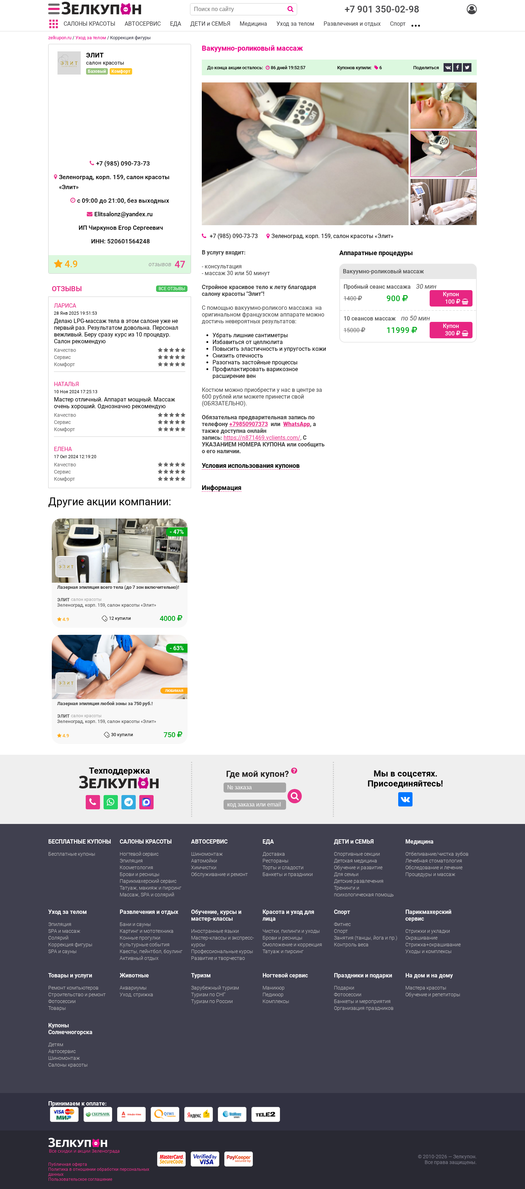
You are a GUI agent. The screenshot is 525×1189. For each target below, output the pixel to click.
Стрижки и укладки (427, 931)
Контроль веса (351, 944)
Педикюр (273, 994)
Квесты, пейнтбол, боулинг (151, 951)
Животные (134, 975)
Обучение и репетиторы (432, 994)
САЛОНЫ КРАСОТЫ (146, 841)
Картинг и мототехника (147, 931)
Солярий (58, 938)
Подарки (344, 988)
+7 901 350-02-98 (382, 9)
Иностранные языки (215, 931)
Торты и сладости (283, 867)
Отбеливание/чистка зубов (437, 854)
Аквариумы (133, 988)
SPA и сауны (62, 951)
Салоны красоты (68, 1065)
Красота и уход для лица (288, 915)
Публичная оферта (67, 1164)
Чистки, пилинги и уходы (291, 931)
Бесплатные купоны (71, 854)
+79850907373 (248, 424)
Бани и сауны (135, 924)
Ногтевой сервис (139, 854)
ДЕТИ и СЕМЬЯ (354, 841)
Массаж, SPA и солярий (147, 894)
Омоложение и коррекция (292, 944)
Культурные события (145, 944)
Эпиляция (131, 861)
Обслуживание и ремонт (219, 874)
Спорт (342, 912)
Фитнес (342, 924)
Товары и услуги (70, 975)
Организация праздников (364, 1008)
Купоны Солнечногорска (70, 1029)
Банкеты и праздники (287, 874)
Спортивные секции (357, 854)
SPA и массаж (64, 931)
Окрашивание (421, 938)
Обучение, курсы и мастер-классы (216, 915)
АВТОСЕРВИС (209, 841)
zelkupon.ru (59, 37)
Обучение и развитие (358, 867)
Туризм (201, 975)
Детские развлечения (359, 881)
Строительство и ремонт (77, 994)
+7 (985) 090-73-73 (123, 163)
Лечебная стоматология (433, 861)
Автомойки (204, 861)
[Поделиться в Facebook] (457, 67)
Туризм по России (212, 1001)
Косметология (136, 867)
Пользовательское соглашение (80, 1179)
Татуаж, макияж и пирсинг (150, 888)
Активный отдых (139, 958)
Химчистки (203, 867)
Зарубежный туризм (215, 988)
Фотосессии (62, 1001)
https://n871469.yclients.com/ (262, 437)
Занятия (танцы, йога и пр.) (366, 938)
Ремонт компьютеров (73, 988)
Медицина (419, 841)
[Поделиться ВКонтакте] (448, 67)
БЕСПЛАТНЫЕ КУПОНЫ (79, 841)
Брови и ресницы (140, 874)
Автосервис (62, 1051)
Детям (55, 1044)
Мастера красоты (425, 988)
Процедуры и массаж (430, 874)
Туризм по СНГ (208, 994)
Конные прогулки (140, 938)
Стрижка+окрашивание (433, 944)
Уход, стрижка (136, 994)
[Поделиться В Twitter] (467, 67)
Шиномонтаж (207, 854)
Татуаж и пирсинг (283, 951)
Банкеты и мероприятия (362, 1001)
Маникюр (273, 988)
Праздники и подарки (363, 975)
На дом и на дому (429, 975)
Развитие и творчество (218, 958)
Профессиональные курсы (222, 951)
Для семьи (346, 874)
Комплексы (275, 1001)
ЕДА (268, 841)
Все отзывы (172, 288)
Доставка (273, 854)
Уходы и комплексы (428, 951)
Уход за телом (90, 37)
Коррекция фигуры (70, 944)
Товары (57, 1008)
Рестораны (275, 861)
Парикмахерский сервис (148, 881)
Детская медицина (355, 861)
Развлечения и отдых (149, 912)
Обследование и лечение (433, 867)
